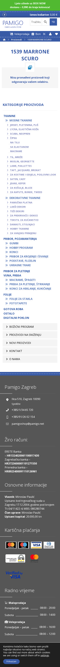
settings (44, 655)
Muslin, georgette (22, 161)
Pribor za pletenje (17, 271)
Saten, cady (17, 179)
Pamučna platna (21, 202)
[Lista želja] (56, 34)
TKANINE (9, 116)
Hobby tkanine (19, 228)
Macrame (16, 151)
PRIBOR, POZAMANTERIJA (20, 239)
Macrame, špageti (23, 280)
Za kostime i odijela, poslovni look (33, 174)
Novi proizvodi (20, 343)
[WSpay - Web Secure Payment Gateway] (17, 560)
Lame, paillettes (21, 165)
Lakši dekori (18, 206)
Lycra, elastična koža (24, 129)
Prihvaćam (11, 661)
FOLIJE (8, 294)
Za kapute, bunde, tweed (26, 192)
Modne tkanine (21, 120)
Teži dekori (17, 211)
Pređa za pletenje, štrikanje (30, 284)
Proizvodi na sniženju (25, 335)
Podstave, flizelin (23, 261)
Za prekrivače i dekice (24, 215)
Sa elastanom (19, 146)
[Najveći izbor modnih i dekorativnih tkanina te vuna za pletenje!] (13, 24)
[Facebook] (4, 15)
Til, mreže (16, 157)
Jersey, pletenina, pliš (24, 125)
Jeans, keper (18, 183)
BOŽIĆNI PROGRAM (21, 327)
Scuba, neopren (20, 133)
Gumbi (14, 243)
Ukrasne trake (20, 265)
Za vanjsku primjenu (23, 233)
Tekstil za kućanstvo (24, 220)
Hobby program (21, 248)
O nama (14, 359)
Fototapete (18, 303)
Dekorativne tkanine (25, 198)
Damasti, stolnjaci (22, 224)
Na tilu (15, 142)
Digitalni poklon (16, 318)
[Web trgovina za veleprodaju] (44, 34)
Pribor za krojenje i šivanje (29, 256)
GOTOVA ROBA (13, 309)
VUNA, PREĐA (12, 275)
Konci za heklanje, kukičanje (30, 288)
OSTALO (9, 313)
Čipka (13, 138)
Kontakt (15, 351)
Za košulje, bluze (21, 187)
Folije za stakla (21, 299)
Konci (14, 252)
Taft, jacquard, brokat (25, 170)
